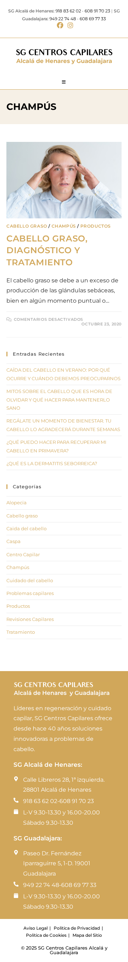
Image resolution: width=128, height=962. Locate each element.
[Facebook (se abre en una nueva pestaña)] (60, 25)
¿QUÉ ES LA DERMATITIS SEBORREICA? (51, 463)
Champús (64, 226)
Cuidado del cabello (29, 580)
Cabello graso (26, 226)
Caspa (13, 541)
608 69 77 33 (93, 18)
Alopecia (16, 502)
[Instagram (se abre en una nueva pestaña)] (69, 25)
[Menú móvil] (64, 82)
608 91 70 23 (97, 11)
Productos (95, 226)
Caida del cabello (26, 528)
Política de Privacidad (77, 928)
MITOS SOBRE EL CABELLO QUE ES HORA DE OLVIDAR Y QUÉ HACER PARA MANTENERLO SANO (59, 399)
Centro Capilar (23, 554)
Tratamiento (20, 632)
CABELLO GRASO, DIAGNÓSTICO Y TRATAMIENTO (46, 250)
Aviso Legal (35, 928)
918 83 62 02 (68, 11)
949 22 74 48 (62, 18)
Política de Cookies (46, 935)
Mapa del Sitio (87, 935)
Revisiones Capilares (30, 619)
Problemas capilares (30, 593)
